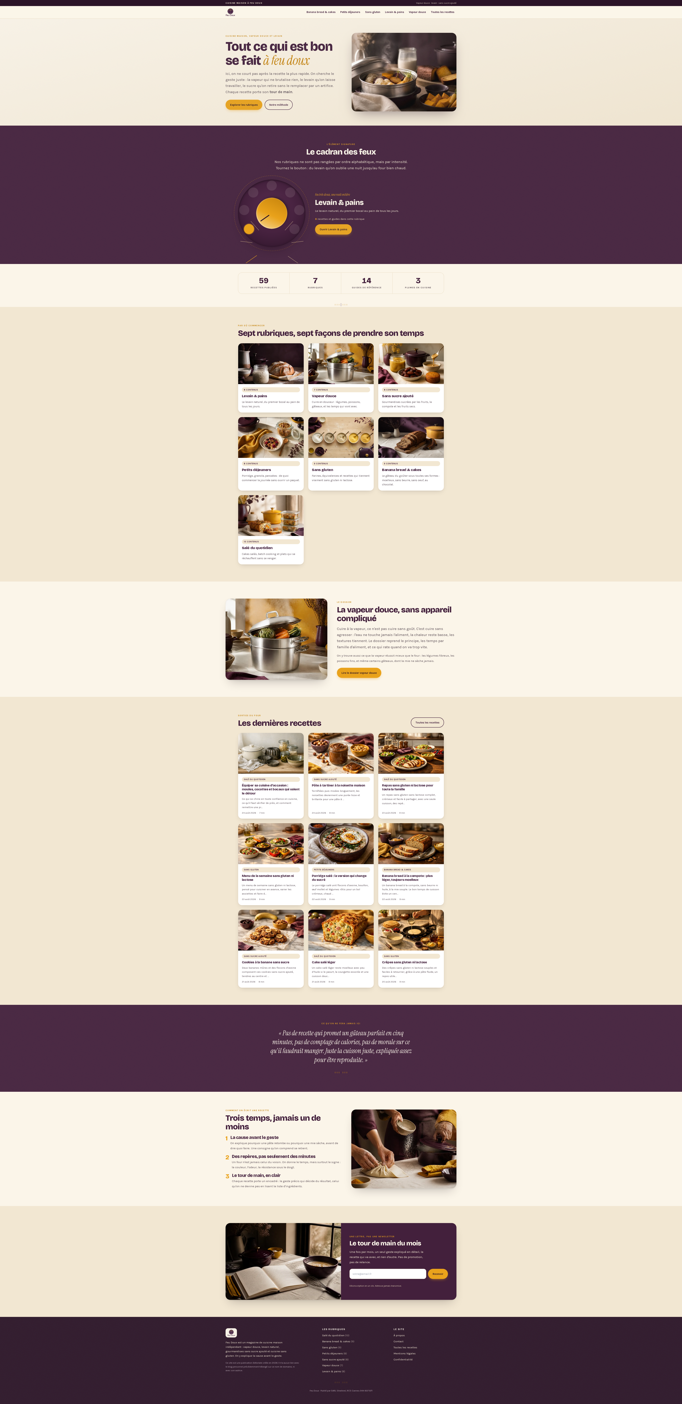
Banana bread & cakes (321, 12)
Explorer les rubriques (244, 104)
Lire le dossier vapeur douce (359, 673)
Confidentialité (403, 1359)
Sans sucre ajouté (335, 1359)
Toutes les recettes (442, 12)
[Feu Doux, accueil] (230, 12)
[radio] (249, 229)
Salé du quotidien (335, 1335)
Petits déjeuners (350, 12)
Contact (399, 1341)
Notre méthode (278, 104)
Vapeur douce (417, 12)
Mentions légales (405, 1353)
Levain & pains (394, 12)
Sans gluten (372, 12)
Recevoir (438, 1274)
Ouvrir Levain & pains (333, 229)
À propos (399, 1335)
